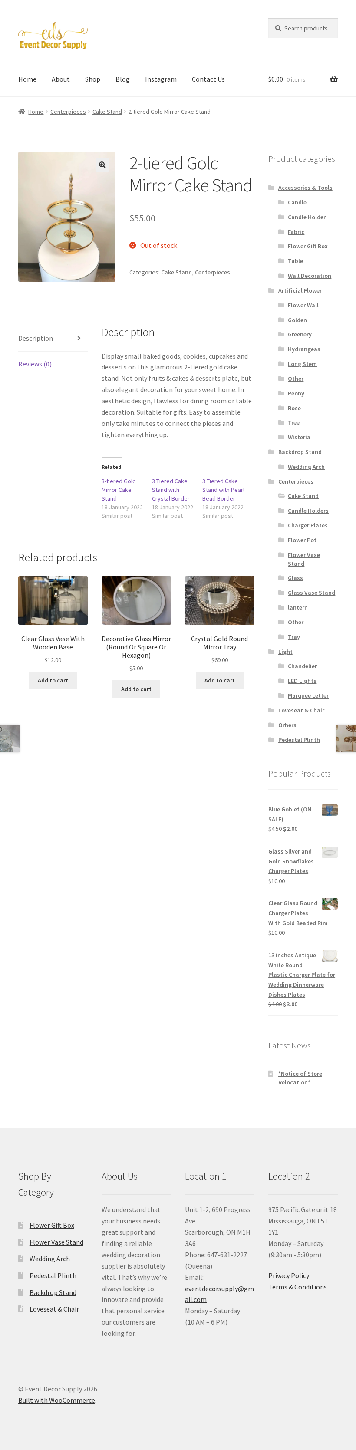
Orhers (287, 725)
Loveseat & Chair (301, 710)
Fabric (296, 232)
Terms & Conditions (297, 1286)
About (61, 79)
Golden (297, 320)
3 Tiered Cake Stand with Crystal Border (171, 489)
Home (27, 79)
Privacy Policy (288, 1275)
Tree (294, 422)
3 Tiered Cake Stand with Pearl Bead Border (223, 489)
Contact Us (208, 79)
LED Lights (302, 681)
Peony (296, 393)
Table (295, 261)
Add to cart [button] (53, 680)
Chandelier (302, 666)
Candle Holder (307, 217)
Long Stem (302, 364)
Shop (92, 79)
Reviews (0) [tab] (35, 363)
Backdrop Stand (300, 452)
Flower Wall (303, 305)
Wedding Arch (306, 467)
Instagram (161, 79)
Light (285, 652)
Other (295, 378)
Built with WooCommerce (56, 1400)
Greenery (300, 334)
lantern (298, 607)
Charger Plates (308, 525)
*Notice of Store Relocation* (300, 1078)
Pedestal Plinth (299, 740)
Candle (297, 202)
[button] (102, 165)
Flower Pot (302, 540)
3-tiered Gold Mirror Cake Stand (119, 489)
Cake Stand (107, 111)
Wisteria (299, 437)
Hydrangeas (304, 349)
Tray (294, 637)
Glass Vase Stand (311, 592)
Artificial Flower (300, 290)
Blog (122, 79)
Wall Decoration (309, 276)
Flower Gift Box (308, 246)
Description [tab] (35, 338)
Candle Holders (308, 510)
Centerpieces (68, 111)
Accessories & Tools (305, 187)
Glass (295, 578)
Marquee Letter (308, 695)
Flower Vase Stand (304, 559)
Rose (294, 408)
